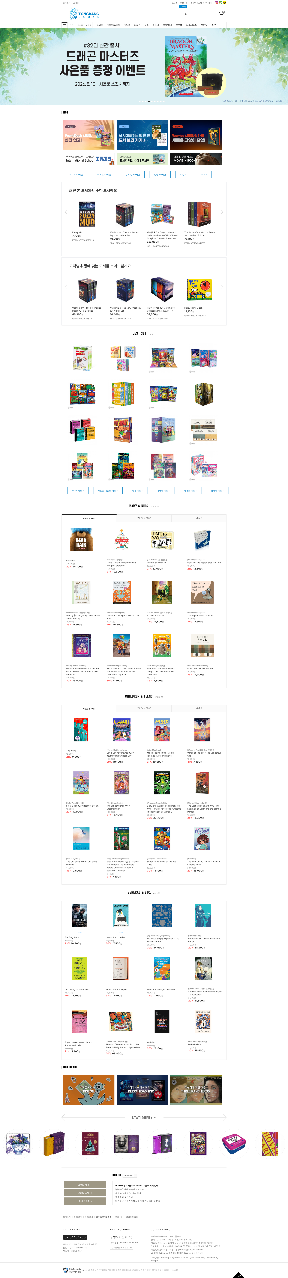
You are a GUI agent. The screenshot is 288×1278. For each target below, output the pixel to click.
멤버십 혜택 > (85, 1184)
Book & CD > (85, 1201)
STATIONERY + (144, 1117)
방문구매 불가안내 (124, 1197)
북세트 (100, 25)
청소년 (156, 25)
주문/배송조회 (196, 3)
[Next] (237, 67)
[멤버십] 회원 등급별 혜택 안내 (129, 1189)
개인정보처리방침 (103, 1217)
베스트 (80, 25)
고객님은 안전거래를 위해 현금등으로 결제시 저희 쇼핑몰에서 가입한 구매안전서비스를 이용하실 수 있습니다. (134, 1270)
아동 (146, 25)
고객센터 (76, 3)
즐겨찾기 (66, 3)
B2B (214, 25)
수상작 (183, 174)
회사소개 (66, 1217)
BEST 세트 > (78, 490)
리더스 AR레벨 (104, 174)
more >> (152, 334)
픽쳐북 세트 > (163, 490)
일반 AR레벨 (160, 174)
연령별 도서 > (85, 1192)
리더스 (137, 25)
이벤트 (88, 25)
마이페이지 (208, 3)
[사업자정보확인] (174, 1253)
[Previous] (53, 67)
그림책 (127, 25)
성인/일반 (167, 25)
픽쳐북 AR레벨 (76, 174)
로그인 (174, 3)
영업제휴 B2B (131, 1217)
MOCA (204, 174)
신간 (72, 25)
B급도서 (204, 25)
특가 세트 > (137, 490)
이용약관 (78, 1217)
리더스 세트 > (190, 490)
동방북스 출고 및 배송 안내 (128, 1193)
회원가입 (184, 3)
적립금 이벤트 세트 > (108, 490)
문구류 (179, 25)
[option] (88, 222)
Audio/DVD (191, 25)
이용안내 (89, 1217)
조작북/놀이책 (113, 25)
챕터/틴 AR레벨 (132, 174)
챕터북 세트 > (217, 490)
